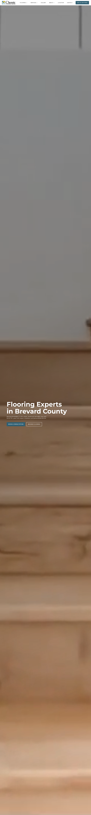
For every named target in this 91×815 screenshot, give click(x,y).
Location (61, 2)
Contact (70, 2)
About (51, 2)
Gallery (43, 2)
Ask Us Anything (82, 2)
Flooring (23, 2)
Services (33, 2)
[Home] (8, 2)
